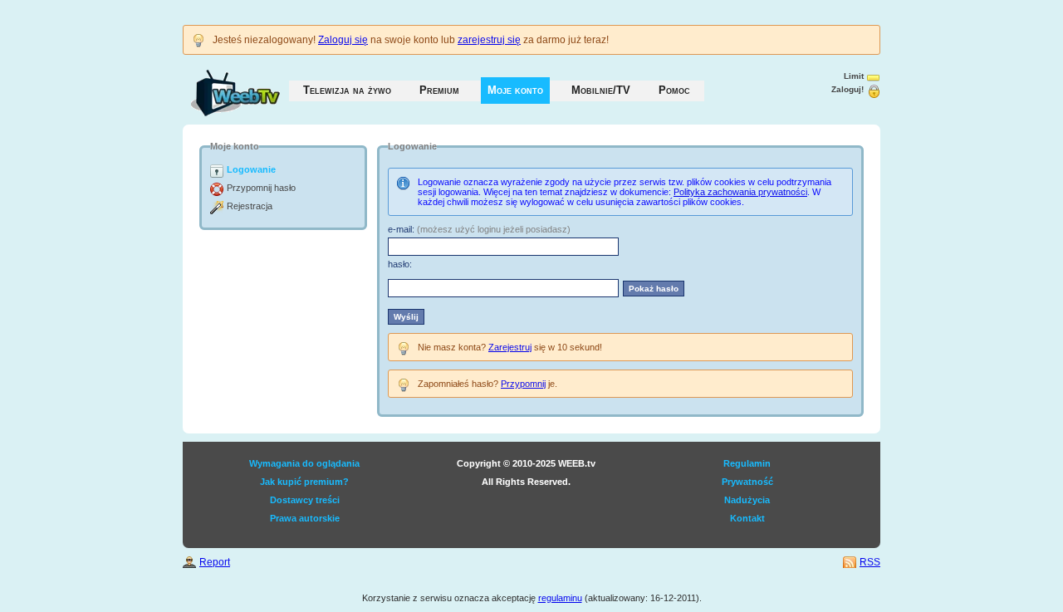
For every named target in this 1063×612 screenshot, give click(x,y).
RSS (870, 562)
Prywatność (747, 482)
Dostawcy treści (305, 500)
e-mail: (401, 229)
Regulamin (747, 463)
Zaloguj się (343, 40)
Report (214, 562)
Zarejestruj (510, 347)
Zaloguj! (847, 89)
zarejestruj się (489, 40)
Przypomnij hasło (261, 188)
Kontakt (747, 518)
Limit (854, 76)
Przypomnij (523, 384)
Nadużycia (747, 500)
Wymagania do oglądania (304, 463)
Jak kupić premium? (304, 482)
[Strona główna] (219, 85)
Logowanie (251, 169)
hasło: (400, 264)
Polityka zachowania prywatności (740, 192)
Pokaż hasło (653, 288)
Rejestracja (249, 206)
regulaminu (560, 598)
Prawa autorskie (305, 518)
